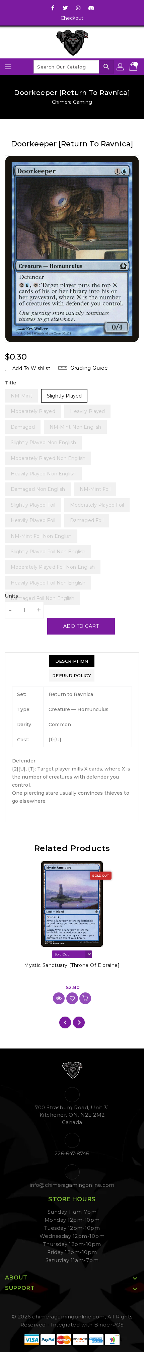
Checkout (72, 18)
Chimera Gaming (72, 102)
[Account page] (120, 67)
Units (11, 596)
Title (10, 383)
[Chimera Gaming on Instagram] (78, 8)
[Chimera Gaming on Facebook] (53, 8)
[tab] (71, 661)
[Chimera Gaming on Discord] (91, 8)
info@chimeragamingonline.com (72, 1185)
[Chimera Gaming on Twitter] (66, 8)
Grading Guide (89, 368)
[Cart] (134, 67)
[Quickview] (59, 998)
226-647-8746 (72, 1153)
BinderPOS (109, 1324)
